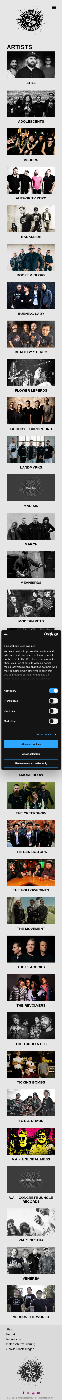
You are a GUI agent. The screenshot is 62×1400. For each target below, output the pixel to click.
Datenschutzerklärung (20, 1344)
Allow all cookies (31, 744)
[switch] (53, 701)
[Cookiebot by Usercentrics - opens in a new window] (44, 634)
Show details (43, 734)
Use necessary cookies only (31, 763)
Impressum (13, 1339)
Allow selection (31, 753)
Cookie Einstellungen (20, 1349)
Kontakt (11, 1334)
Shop (9, 1329)
